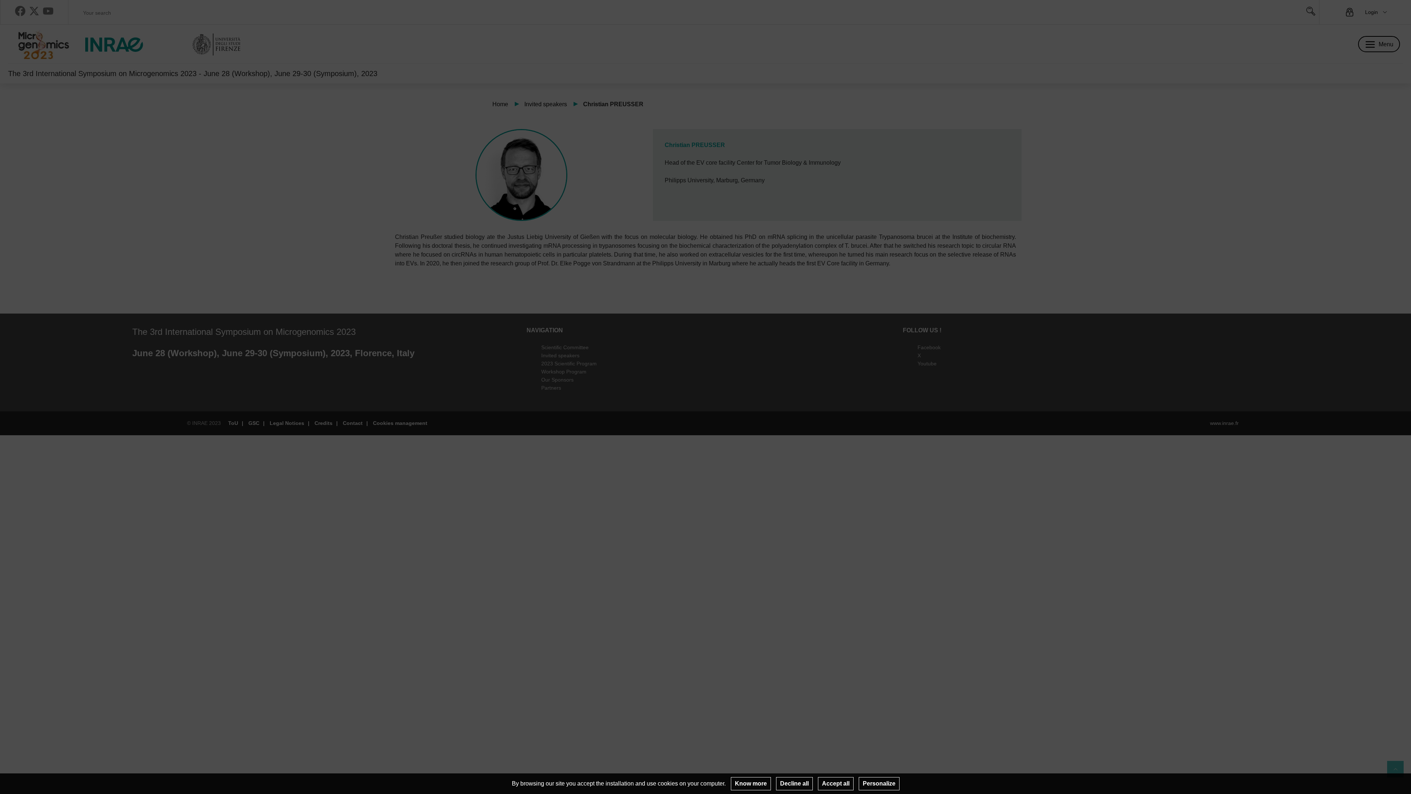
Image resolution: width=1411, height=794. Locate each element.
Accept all (836, 783)
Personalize (879, 783)
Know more (751, 783)
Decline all (794, 783)
